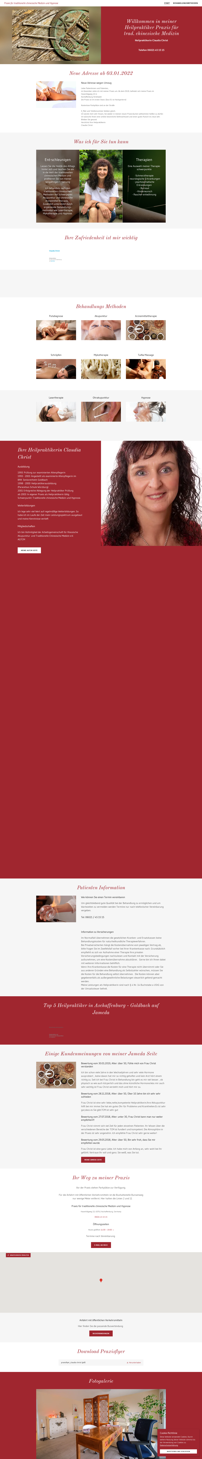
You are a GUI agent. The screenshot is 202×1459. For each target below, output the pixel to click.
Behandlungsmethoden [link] (185, 3)
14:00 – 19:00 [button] (106, 1230)
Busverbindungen (101, 1333)
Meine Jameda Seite (93, 1160)
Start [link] (167, 3)
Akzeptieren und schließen (178, 1451)
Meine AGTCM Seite (29, 550)
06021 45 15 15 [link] (155, 50)
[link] (31, 3)
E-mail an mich (101, 1245)
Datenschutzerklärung (169, 1445)
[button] (113, 1230)
